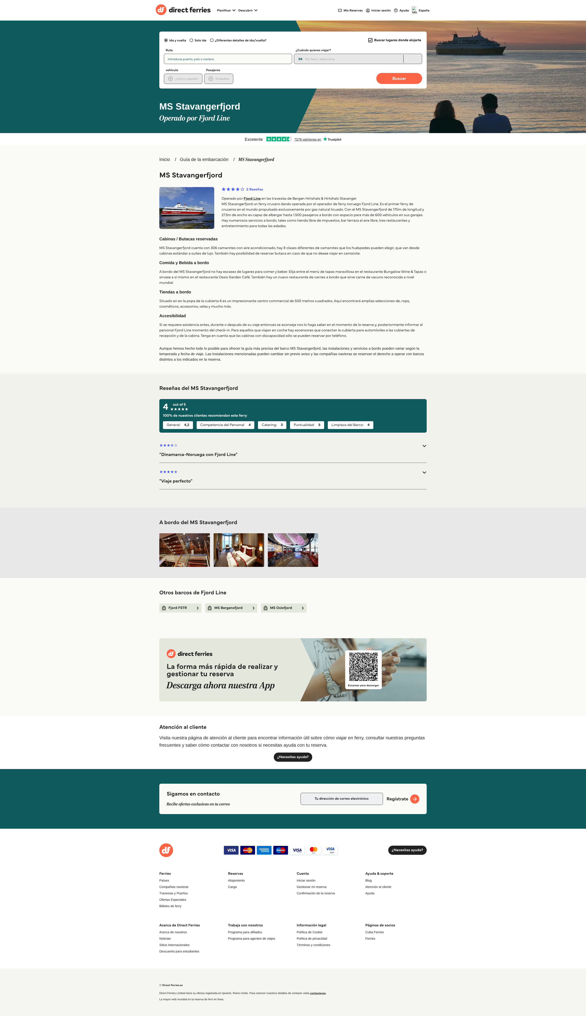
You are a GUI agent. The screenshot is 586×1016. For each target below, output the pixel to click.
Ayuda (369, 893)
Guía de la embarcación (204, 159)
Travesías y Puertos (173, 893)
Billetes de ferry (170, 906)
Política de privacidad (312, 938)
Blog (368, 880)
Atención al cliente (378, 887)
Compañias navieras (174, 887)
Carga (232, 887)
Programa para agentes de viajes (251, 938)
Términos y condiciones (313, 945)
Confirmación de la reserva (316, 893)
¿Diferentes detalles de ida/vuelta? (240, 40)
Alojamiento (236, 880)
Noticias (165, 938)
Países (164, 880)
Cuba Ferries (374, 932)
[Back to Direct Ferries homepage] (183, 10)
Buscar (399, 78)
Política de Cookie (310, 932)
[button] (293, 450)
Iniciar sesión (306, 880)
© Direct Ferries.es (171, 985)
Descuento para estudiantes (179, 951)
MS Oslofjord (281, 608)
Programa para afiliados (245, 932)
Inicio (164, 159)
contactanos (318, 993)
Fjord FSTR (177, 608)
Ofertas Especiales (172, 899)
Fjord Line (252, 199)
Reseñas (254, 189)
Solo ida (200, 40)
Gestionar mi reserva (311, 887)
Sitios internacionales (174, 945)
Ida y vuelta (177, 40)
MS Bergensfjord (228, 608)
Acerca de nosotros (173, 932)
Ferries (370, 938)
